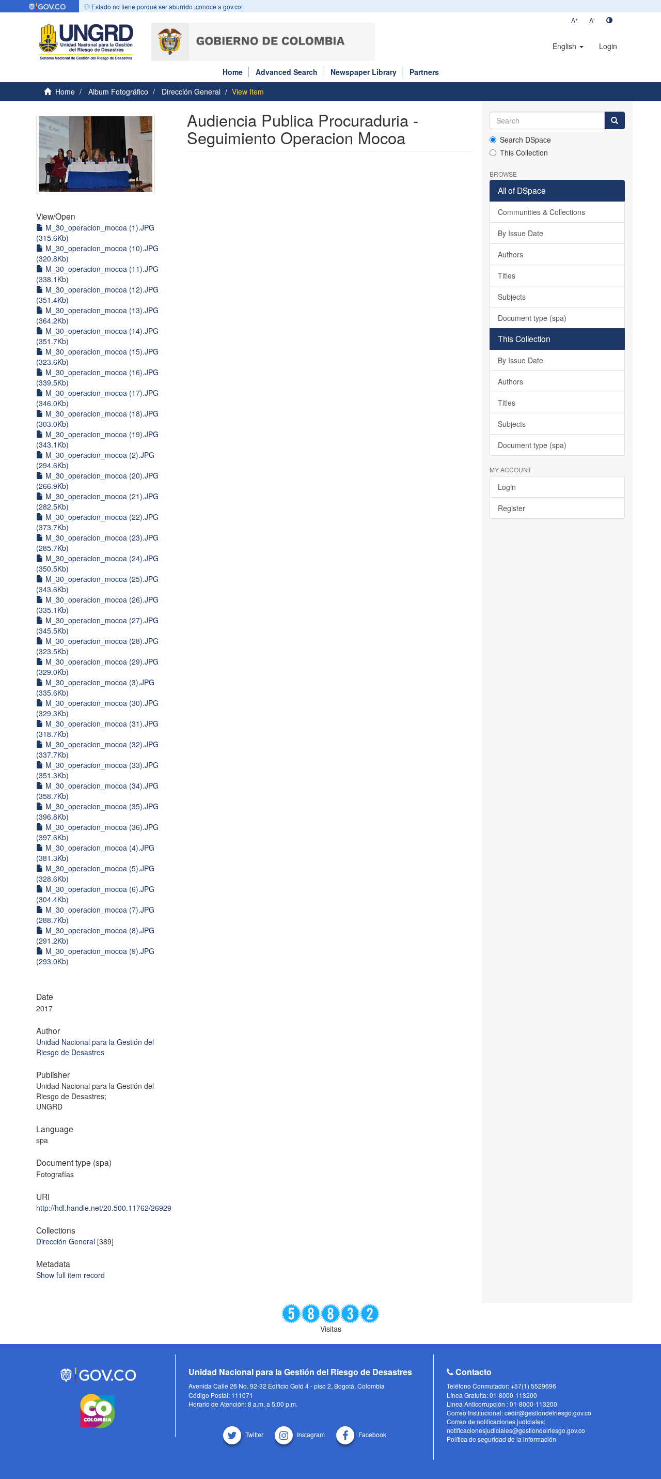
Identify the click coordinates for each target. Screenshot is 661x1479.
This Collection (524, 152)
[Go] (614, 120)
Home (233, 72)
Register (511, 508)
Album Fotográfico (118, 91)
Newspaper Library (363, 72)
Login (507, 487)
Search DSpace (525, 139)
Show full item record (70, 1275)
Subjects (512, 296)
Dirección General (191, 91)
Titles (506, 275)
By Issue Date (520, 233)
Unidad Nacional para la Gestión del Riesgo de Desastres (95, 1047)
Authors (510, 254)
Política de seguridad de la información (501, 1439)
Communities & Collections (541, 212)
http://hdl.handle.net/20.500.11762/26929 (103, 1208)
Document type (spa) (532, 318)
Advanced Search (287, 72)
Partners (424, 72)
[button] (568, 46)
